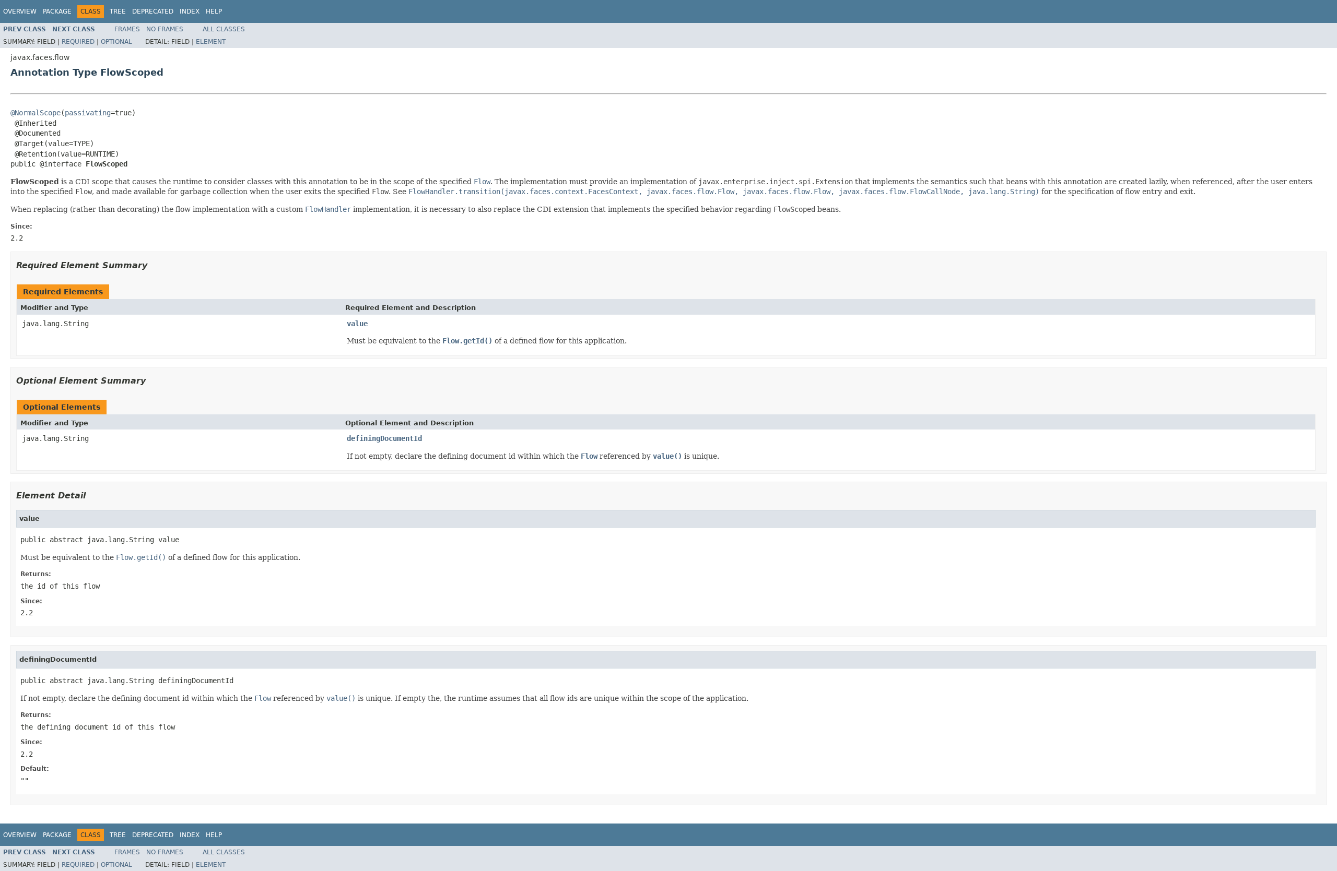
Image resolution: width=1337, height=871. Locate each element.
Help (214, 11)
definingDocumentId (384, 438)
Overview (20, 11)
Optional (116, 41)
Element (211, 41)
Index (190, 11)
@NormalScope (35, 113)
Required (78, 41)
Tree (118, 11)
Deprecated (152, 11)
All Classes (224, 29)
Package (57, 11)
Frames (127, 29)
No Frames (164, 29)
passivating (88, 113)
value (357, 323)
